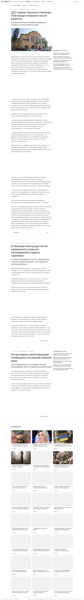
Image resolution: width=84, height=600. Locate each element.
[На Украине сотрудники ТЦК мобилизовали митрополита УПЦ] (63, 440)
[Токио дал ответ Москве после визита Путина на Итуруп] (21, 482)
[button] (31, 39)
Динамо (20, 270)
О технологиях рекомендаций (38, 599)
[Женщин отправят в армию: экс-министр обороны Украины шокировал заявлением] (63, 482)
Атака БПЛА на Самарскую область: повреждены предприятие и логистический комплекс (62, 61)
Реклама (11, 599)
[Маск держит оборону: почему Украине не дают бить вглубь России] (21, 524)
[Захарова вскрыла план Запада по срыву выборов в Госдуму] (21, 545)
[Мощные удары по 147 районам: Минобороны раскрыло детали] (42, 545)
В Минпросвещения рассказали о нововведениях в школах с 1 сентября (63, 68)
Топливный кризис (32, 5)
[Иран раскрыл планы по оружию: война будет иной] (63, 503)
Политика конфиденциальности (51, 599)
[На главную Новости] (6, 1)
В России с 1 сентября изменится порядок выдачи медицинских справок (61, 53)
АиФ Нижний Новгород (25, 242)
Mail (2, 599)
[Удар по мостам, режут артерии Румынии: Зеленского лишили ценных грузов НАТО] (21, 587)
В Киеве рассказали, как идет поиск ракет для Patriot (62, 361)
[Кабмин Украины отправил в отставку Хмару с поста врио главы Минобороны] (21, 440)
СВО (24, 5)
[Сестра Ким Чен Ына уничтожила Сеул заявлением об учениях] (63, 587)
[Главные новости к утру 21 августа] (42, 524)
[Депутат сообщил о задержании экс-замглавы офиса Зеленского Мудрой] (21, 503)
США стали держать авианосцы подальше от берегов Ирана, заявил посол (62, 57)
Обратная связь (73, 599)
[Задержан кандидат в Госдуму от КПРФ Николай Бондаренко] (63, 524)
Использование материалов (63, 599)
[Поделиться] (47, 232)
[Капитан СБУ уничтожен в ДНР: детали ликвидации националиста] (21, 461)
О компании (6, 599)
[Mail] (2, 1)
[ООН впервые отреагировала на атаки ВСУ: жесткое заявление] (42, 461)
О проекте (29, 599)
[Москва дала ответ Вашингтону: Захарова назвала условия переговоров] (42, 440)
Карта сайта (79, 599)
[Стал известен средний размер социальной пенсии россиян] (63, 566)
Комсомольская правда (25, 9)
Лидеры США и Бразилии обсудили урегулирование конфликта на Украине (62, 358)
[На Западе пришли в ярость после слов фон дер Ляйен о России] (21, 566)
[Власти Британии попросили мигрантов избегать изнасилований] (42, 587)
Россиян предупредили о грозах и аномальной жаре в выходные (62, 64)
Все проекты (16, 599)
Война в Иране (17, 5)
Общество (34, 9)
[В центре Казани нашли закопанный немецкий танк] (42, 482)
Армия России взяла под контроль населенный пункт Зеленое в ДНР (62, 365)
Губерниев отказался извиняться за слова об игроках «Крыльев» (62, 354)
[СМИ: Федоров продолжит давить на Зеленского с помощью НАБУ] (42, 566)
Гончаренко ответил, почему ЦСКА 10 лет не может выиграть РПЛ (63, 369)
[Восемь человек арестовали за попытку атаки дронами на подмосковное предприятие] (63, 461)
